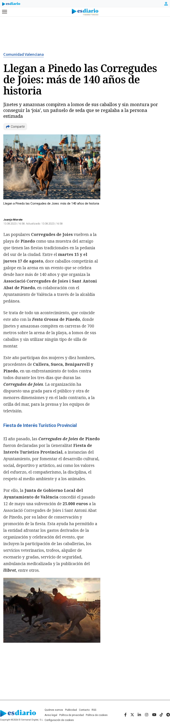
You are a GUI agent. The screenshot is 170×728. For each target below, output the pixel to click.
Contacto (84, 709)
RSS (94, 709)
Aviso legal (51, 715)
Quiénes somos (54, 709)
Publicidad (71, 709)
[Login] (166, 4)
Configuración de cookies (59, 720)
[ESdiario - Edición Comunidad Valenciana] (85, 12)
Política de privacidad (71, 715)
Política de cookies (97, 715)
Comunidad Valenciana (23, 54)
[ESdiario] (11, 4)
